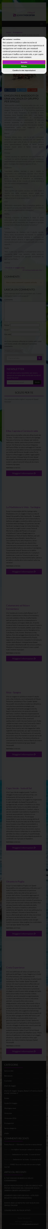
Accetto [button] (24, 62)
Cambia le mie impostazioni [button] (24, 70)
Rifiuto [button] (24, 66)
